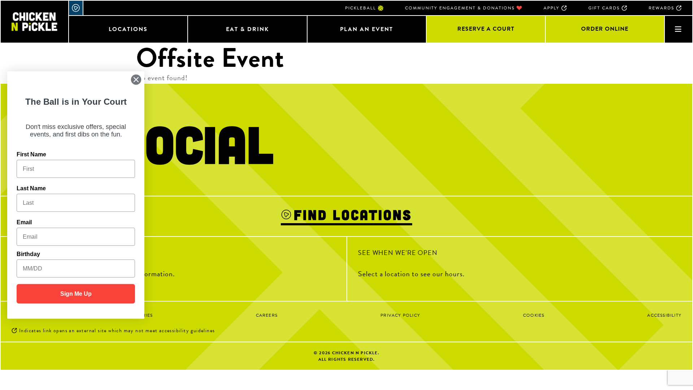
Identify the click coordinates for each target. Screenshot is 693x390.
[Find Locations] (76, 8)
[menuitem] (364, 8)
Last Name (31, 188)
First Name (31, 154)
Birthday (28, 254)
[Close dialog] (136, 79)
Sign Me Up (76, 294)
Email (24, 222)
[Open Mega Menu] (678, 29)
